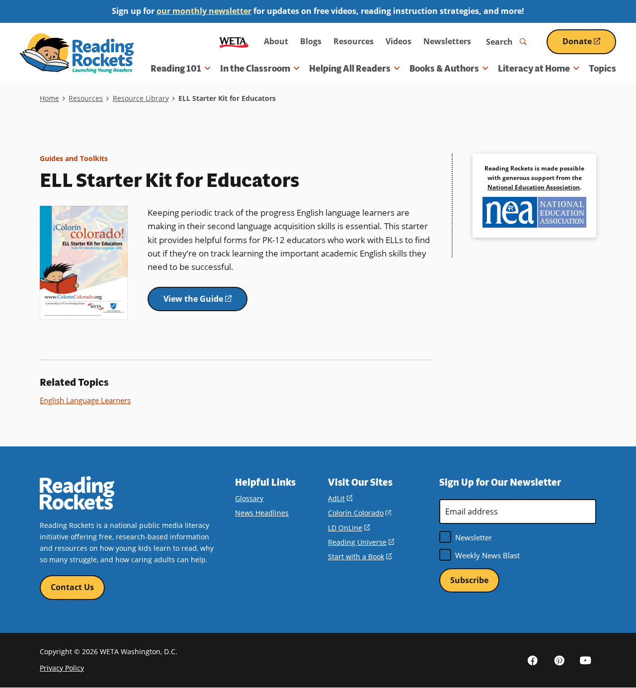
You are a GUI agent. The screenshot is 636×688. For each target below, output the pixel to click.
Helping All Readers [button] (350, 68)
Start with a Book (360, 556)
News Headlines (262, 512)
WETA (234, 41)
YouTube (585, 660)
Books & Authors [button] (444, 68)
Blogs (310, 41)
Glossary (249, 498)
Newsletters (447, 41)
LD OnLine (349, 527)
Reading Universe (361, 542)
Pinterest (559, 660)
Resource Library (141, 98)
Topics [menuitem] (602, 68)
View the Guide (205, 302)
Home (49, 98)
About (276, 41)
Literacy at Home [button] (534, 68)
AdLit (340, 498)
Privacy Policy (62, 668)
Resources (353, 41)
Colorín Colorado (359, 512)
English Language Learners (85, 400)
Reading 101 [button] (176, 68)
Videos (398, 41)
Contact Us (72, 587)
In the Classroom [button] (255, 68)
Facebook (533, 660)
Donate (589, 45)
